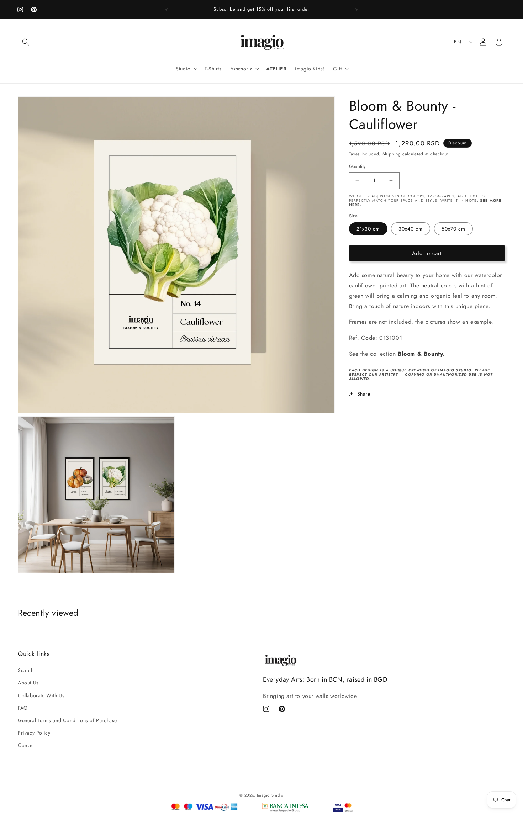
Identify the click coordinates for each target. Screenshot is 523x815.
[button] (25, 42)
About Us (28, 682)
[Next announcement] (356, 9)
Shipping (391, 154)
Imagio (263, 795)
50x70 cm (453, 229)
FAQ (23, 707)
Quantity (357, 166)
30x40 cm (410, 229)
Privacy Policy (34, 732)
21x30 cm (368, 229)
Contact (26, 745)
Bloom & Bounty (420, 354)
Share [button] (363, 394)
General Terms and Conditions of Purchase (67, 720)
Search (26, 670)
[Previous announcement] (166, 9)
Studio (277, 795)
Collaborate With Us (41, 695)
